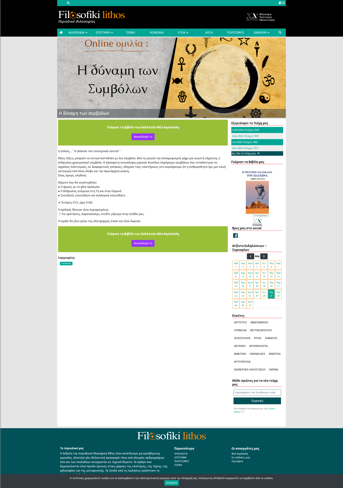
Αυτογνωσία (242, 361)
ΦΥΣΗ (209, 32)
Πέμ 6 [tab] (271, 265)
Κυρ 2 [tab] (243, 265)
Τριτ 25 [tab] (257, 294)
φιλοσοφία (242, 338)
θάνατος (271, 338)
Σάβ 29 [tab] (236, 304)
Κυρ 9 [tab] (243, 275)
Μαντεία (274, 354)
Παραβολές (257, 354)
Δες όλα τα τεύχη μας (244, 153)
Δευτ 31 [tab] (250, 304)
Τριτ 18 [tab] (257, 284)
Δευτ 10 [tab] (250, 275)
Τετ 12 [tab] (264, 275)
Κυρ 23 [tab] (243, 294)
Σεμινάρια (237, 461)
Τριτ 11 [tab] (257, 275)
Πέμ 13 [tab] (271, 275)
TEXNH (130, 32)
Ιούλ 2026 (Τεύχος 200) (245, 130)
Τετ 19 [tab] (264, 284)
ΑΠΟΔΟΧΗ (171, 482)
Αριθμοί (240, 346)
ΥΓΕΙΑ (181, 32)
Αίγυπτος (240, 322)
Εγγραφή (257, 400)
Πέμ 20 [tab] (271, 284)
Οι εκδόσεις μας (241, 457)
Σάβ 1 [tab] (236, 265)
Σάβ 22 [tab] (236, 294)
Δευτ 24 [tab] (250, 294)
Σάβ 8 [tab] (236, 275)
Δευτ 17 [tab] (250, 284)
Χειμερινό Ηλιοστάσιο (249, 369)
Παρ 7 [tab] (278, 265)
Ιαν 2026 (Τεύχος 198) (245, 142)
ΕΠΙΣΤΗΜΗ (103, 32)
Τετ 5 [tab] (264, 265)
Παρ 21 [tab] (278, 284)
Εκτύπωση (66, 263)
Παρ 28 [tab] (278, 294)
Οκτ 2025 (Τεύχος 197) (245, 148)
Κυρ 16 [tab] (243, 284)
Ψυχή (257, 338)
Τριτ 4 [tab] (257, 265)
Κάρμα (273, 369)
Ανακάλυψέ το (143, 136)
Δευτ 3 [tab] (250, 265)
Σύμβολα (240, 330)
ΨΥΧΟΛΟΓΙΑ (181, 453)
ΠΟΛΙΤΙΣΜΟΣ (235, 32)
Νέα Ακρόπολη (240, 453)
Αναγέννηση (259, 322)
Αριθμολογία (258, 346)
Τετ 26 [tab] (264, 294)
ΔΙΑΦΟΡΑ (260, 32)
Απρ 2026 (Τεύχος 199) (245, 136)
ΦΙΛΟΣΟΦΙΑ (76, 32)
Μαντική (240, 354)
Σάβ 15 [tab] (236, 284)
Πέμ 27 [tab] (271, 294)
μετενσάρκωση (261, 330)
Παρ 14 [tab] (278, 275)
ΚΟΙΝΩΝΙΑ (157, 32)
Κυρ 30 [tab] (243, 304)
